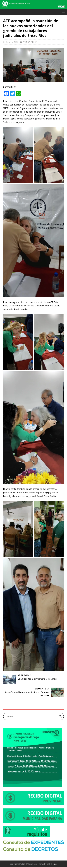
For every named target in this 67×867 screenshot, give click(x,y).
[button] (62, 11)
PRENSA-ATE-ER (30, 42)
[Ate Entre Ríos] (33, 6)
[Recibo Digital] (33, 803)
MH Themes (52, 864)
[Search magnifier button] (60, 716)
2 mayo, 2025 (12, 42)
